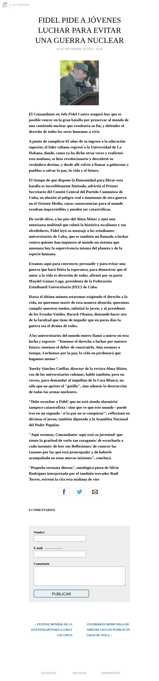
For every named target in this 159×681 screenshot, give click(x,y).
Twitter (79, 492)
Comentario (41, 563)
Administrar (110, 673)
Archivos (79, 673)
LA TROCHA (20, 4)
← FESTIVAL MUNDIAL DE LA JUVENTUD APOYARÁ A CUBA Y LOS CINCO (51, 630)
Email (95, 492)
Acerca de (48, 673)
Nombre (39, 532)
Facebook (64, 492)
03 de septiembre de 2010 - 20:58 (79, 49)
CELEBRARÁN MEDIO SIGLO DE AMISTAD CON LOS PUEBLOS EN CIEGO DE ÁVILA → (108, 630)
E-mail (48, 548)
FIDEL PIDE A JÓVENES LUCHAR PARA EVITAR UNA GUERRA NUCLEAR (79, 30)
